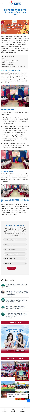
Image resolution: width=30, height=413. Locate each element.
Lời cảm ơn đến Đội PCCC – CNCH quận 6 (14, 66)
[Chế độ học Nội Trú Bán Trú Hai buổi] (15, 264)
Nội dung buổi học (8, 62)
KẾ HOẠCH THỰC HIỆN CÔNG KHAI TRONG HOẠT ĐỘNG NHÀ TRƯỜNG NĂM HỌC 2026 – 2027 (16, 300)
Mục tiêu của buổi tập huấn (10, 61)
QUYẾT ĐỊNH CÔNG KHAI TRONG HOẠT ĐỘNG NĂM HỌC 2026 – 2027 (16, 307)
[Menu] (2, 2)
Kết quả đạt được (8, 64)
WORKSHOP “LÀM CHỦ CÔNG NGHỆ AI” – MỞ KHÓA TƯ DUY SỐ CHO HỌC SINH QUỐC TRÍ (17, 292)
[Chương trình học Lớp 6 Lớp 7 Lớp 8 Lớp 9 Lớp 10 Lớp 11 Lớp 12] (15, 259)
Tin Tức (15, 8)
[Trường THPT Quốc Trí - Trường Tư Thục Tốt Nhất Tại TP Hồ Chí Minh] (15, 2)
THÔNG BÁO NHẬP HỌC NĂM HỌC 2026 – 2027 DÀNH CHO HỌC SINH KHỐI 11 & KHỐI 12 (16, 314)
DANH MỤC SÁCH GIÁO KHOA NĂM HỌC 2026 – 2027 (16, 285)
